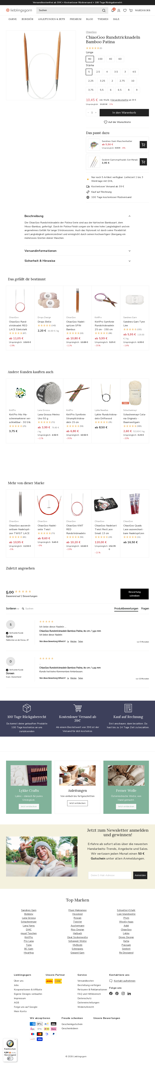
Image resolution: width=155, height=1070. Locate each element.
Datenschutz (84, 998)
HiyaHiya (29, 952)
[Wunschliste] (125, 10)
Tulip (29, 945)
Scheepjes (77, 948)
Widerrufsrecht (86, 1006)
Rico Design (77, 929)
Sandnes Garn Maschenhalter (117, 141)
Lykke (126, 933)
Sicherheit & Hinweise (40, 261)
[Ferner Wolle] (126, 775)
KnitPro (29, 937)
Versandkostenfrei (119, 100)
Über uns (18, 980)
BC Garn (28, 948)
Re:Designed (126, 952)
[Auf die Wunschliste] (33, 294)
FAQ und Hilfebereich (89, 993)
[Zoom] (41, 65)
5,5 (102, 90)
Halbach (77, 933)
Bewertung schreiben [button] (135, 594)
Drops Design (126, 937)
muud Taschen (29, 933)
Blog (89, 19)
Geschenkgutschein (72, 1024)
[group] (22, 592)
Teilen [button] (80, 641)
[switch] (10, 1058)
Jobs (16, 985)
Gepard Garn (77, 952)
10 (132, 81)
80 (89, 59)
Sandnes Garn (28, 910)
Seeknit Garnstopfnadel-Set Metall (120, 160)
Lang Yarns (29, 925)
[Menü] (15, 1040)
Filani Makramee (77, 910)
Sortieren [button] (11, 608)
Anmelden (140, 875)
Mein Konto (20, 1011)
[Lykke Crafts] (29, 775)
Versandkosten (86, 980)
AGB (16, 1002)
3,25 (102, 81)
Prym (126, 918)
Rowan (77, 918)
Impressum (20, 998)
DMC (28, 929)
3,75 (91, 90)
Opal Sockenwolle (77, 937)
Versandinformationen (41, 251)
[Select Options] (143, 144)
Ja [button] (68, 641)
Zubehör (27, 19)
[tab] (126, 609)
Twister (77, 921)
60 (120, 59)
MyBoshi (77, 945)
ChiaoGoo (91, 32)
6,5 (120, 90)
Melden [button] (73, 641)
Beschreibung (34, 216)
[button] (117, 48)
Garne (12, 19)
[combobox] (72, 10)
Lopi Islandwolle (126, 914)
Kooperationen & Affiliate (28, 989)
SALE (116, 19)
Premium (75, 19)
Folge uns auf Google (25, 1006)
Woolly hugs (126, 921)
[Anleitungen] (77, 775)
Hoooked (77, 914)
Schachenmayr (29, 921)
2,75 (122, 81)
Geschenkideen (70, 1028)
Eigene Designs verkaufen (28, 993)
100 (100, 59)
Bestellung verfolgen (89, 985)
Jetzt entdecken (29, 806)
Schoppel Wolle (77, 941)
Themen (103, 19)
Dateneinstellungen (88, 1002)
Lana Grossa (29, 918)
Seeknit (126, 948)
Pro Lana (29, 941)
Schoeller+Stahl (126, 910)
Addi (126, 925)
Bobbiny (28, 914)
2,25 (91, 81)
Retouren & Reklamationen (92, 989)
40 (110, 59)
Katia (126, 941)
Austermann (77, 925)
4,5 (134, 71)
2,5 (98, 71)
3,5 (116, 71)
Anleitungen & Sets (51, 19)
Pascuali (126, 945)
